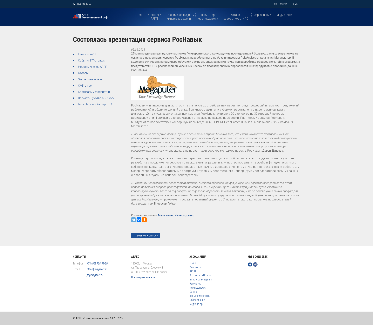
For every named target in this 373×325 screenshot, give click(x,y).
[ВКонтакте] (139, 219)
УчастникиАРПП (154, 16)
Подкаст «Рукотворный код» (96, 98)
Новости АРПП (87, 54)
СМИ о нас (85, 85)
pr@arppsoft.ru (95, 275)
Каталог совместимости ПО (235, 16)
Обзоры (83, 73)
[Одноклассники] (144, 219)
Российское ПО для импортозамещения (179, 16)
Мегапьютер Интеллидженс (176, 215)
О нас (138, 15)
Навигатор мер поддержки (208, 16)
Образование (262, 15)
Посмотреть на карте (143, 277)
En (275, 4)
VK (296, 4)
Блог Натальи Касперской (95, 104)
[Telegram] (133, 219)
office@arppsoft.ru (97, 269)
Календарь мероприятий (94, 91)
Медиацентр (285, 15)
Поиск (283, 4)
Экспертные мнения (90, 79)
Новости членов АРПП (92, 66)
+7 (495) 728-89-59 (82, 4)
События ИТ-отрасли (91, 60)
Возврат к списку (147, 235)
